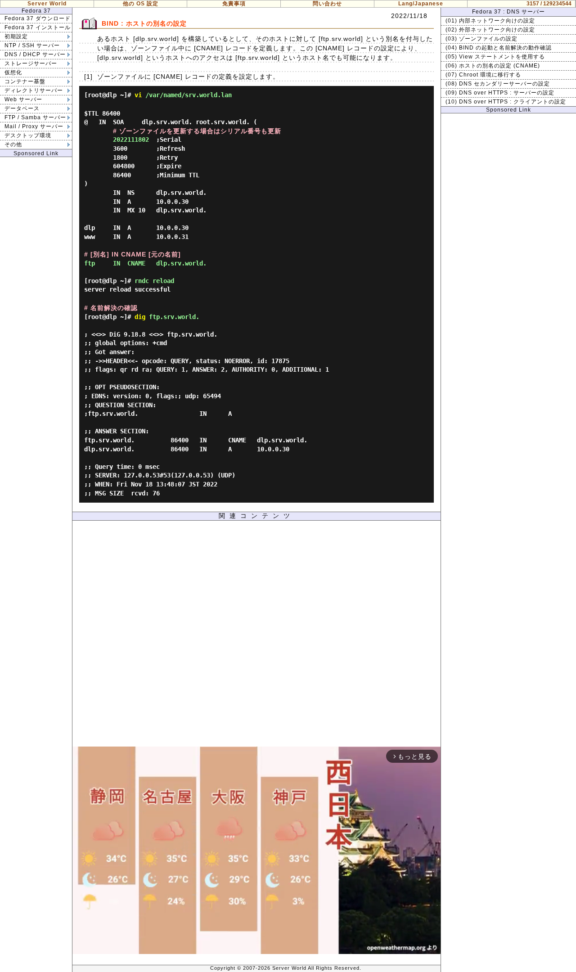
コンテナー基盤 (24, 81)
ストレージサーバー (30, 63)
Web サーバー (23, 99)
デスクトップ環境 (27, 135)
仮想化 (13, 72)
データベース (22, 108)
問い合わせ (327, 3)
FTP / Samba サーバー (35, 117)
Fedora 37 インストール (37, 27)
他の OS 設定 (140, 3)
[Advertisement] (256, 636)
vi (138, 95)
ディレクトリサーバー (33, 90)
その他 (13, 144)
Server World (47, 3)
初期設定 (16, 36)
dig (140, 316)
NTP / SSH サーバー (32, 45)
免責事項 (234, 3)
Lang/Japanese (420, 3)
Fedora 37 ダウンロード (37, 18)
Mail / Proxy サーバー (33, 126)
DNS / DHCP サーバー (35, 54)
